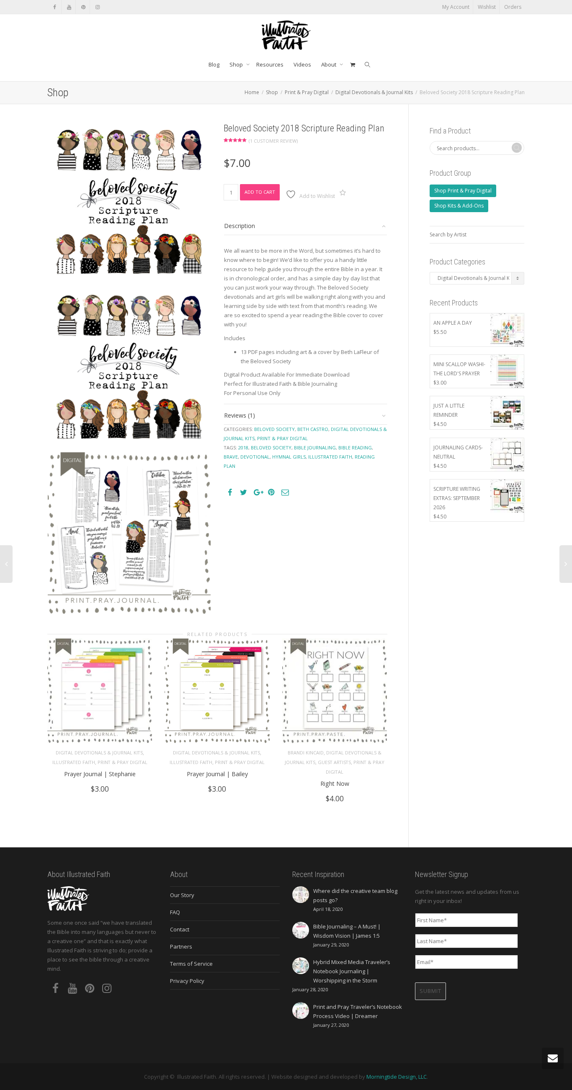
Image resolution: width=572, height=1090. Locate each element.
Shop (236, 64)
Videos (302, 64)
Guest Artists (334, 762)
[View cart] (352, 64)
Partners (181, 946)
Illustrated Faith (73, 762)
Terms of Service (191, 963)
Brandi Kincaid (306, 752)
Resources (269, 64)
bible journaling (315, 447)
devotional (255, 457)
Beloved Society (274, 429)
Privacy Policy (187, 981)
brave (231, 457)
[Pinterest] (83, 7)
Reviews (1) (239, 415)
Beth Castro (312, 429)
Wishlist (487, 6)
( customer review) (273, 141)
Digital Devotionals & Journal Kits (374, 92)
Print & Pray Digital (307, 92)
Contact (179, 929)
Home (252, 92)
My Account (455, 6)
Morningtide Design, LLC (396, 1076)
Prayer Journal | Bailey (217, 774)
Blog (214, 64)
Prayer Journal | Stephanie (100, 774)
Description (239, 226)
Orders (512, 6)
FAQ (175, 912)
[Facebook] (55, 7)
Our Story (182, 895)
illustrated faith (330, 457)
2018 (243, 447)
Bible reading (355, 447)
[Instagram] (97, 7)
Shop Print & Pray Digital (463, 190)
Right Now (334, 783)
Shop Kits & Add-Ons (459, 205)
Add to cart (260, 192)
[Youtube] (69, 7)
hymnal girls (289, 457)
